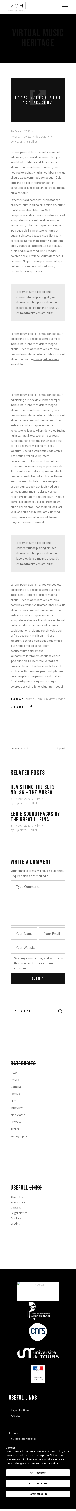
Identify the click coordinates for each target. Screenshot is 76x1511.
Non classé (18, 1115)
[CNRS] (38, 1332)
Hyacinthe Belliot (26, 141)
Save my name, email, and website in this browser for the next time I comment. (38, 963)
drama (30, 699)
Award (15, 136)
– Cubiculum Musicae (22, 1438)
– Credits (14, 1415)
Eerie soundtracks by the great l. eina (35, 816)
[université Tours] (38, 1353)
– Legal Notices (19, 1410)
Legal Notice (19, 1213)
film (40, 699)
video (61, 699)
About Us (17, 1197)
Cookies (16, 1218)
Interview (17, 1108)
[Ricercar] (38, 1291)
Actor (14, 1072)
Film (38, 799)
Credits (15, 1223)
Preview (26, 136)
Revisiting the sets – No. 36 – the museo (34, 789)
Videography (41, 136)
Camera (16, 1086)
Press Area (18, 1202)
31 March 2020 (21, 799)
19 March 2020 (21, 131)
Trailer (15, 1129)
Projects (14, 1433)
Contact (16, 1208)
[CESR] (38, 1311)
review (50, 699)
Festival (16, 1094)
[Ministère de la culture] (38, 1373)
